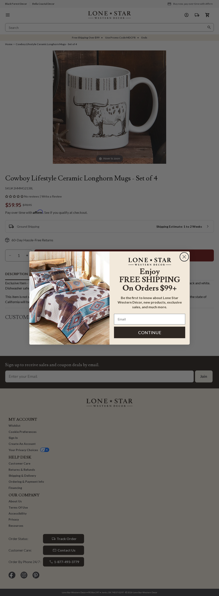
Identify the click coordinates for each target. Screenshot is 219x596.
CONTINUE (149, 332)
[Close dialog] (184, 257)
